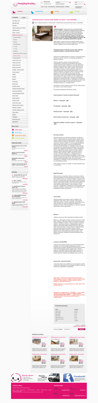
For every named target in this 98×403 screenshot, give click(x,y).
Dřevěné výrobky (16, 86)
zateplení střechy (16, 387)
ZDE (67, 100)
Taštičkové (15, 51)
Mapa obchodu (44, 389)
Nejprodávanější (20, 138)
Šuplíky (14, 74)
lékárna (28, 387)
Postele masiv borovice (17, 35)
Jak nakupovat (51, 6)
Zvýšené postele (16, 30)
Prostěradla (15, 81)
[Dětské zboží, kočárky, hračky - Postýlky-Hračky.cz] (26, 4)
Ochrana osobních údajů (17, 390)
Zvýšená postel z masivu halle (58, 337)
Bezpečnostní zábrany (17, 91)
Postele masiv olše (16, 67)
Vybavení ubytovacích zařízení (19, 28)
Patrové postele (15, 72)
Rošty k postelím (16, 58)
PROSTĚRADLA (16, 44)
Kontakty (67, 6)
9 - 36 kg (15, 46)
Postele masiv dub (16, 65)
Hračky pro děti (15, 100)
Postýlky (76, 11)
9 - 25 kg (15, 48)
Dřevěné (15, 42)
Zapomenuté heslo (78, 6)
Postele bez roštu (16, 119)
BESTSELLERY (15, 23)
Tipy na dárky (15, 112)
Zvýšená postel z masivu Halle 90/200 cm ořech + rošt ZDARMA (69, 22)
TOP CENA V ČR (16, 20)
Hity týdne (14, 25)
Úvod (42, 6)
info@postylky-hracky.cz (80, 395)
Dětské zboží (15, 95)
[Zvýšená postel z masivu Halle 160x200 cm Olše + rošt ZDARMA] (55, 360)
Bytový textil (15, 84)
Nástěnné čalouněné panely (18, 88)
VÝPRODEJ (14, 117)
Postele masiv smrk (16, 60)
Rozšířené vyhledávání (60, 3)
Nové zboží (18, 132)
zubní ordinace (23, 387)
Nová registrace (78, 7)
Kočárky (19, 11)
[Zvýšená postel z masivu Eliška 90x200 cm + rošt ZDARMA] (73, 361)
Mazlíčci (14, 114)
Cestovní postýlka (17, 37)
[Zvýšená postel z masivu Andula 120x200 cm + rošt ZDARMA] (73, 344)
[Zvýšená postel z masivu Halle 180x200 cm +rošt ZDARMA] (55, 344)
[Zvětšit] (42, 40)
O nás (46, 6)
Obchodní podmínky (60, 6)
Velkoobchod (15, 121)
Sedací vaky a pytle (16, 102)
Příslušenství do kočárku (17, 105)
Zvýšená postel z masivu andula (77, 337)
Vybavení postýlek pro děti (18, 93)
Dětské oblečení (15, 98)
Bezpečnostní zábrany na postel (20, 53)
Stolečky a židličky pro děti (18, 110)
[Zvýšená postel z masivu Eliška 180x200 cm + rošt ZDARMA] (36, 361)
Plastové (15, 39)
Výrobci (24, 17)
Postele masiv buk (16, 62)
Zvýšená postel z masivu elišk (39, 354)
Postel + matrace (16, 32)
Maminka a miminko (16, 107)
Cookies (49, 389)
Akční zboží (18, 129)
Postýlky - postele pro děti (18, 69)
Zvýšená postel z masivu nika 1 (39, 337)
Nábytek (14, 76)
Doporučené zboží (20, 135)
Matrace (14, 79)
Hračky (57, 11)
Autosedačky (39, 11)
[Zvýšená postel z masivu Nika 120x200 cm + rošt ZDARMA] (36, 344)
